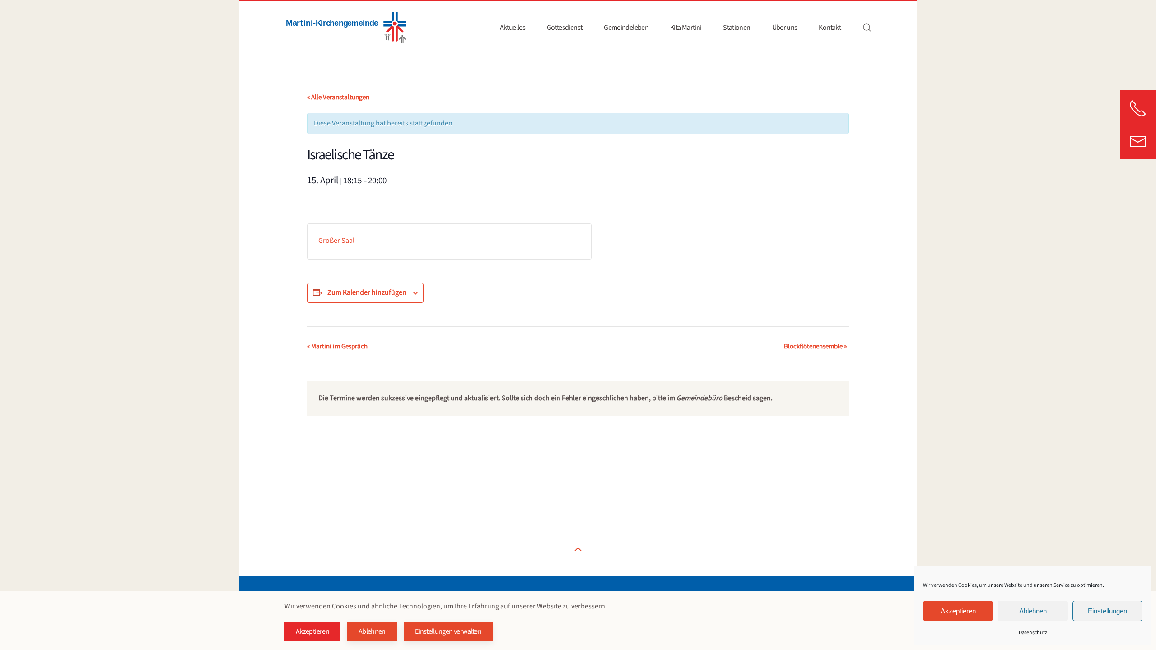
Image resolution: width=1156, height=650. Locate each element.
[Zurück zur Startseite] (345, 27)
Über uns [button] (784, 27)
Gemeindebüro (699, 398)
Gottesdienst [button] (564, 27)
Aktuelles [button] (512, 27)
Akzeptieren (958, 611)
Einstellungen (1107, 611)
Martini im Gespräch (337, 346)
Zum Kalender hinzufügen (366, 292)
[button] (867, 27)
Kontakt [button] (830, 27)
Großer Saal (336, 241)
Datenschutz (1033, 632)
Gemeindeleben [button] (626, 27)
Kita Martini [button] (685, 27)
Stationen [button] (736, 27)
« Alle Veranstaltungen (338, 97)
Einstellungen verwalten (448, 631)
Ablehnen (1033, 611)
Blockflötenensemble (815, 346)
